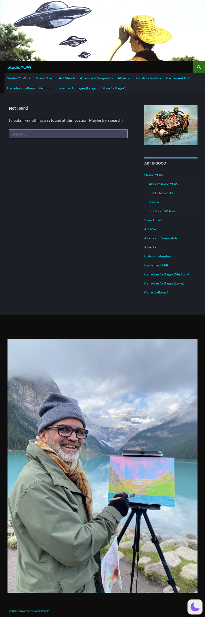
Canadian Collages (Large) (76, 88)
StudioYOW (20, 67)
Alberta (124, 78)
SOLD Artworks (161, 193)
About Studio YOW (163, 184)
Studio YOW (16, 78)
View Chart (45, 78)
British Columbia (147, 78)
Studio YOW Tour (162, 211)
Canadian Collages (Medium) (29, 88)
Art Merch (67, 78)
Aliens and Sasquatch (96, 78)
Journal (154, 202)
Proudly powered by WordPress (28, 611)
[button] (195, 606)
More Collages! (113, 88)
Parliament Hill (178, 78)
